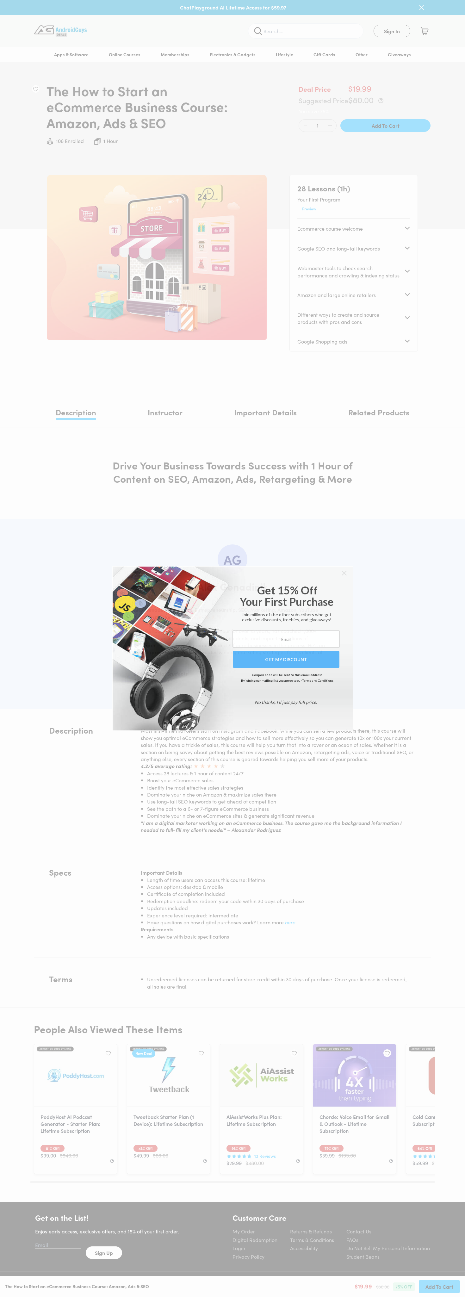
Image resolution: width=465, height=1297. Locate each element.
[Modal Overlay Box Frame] (232, 648)
